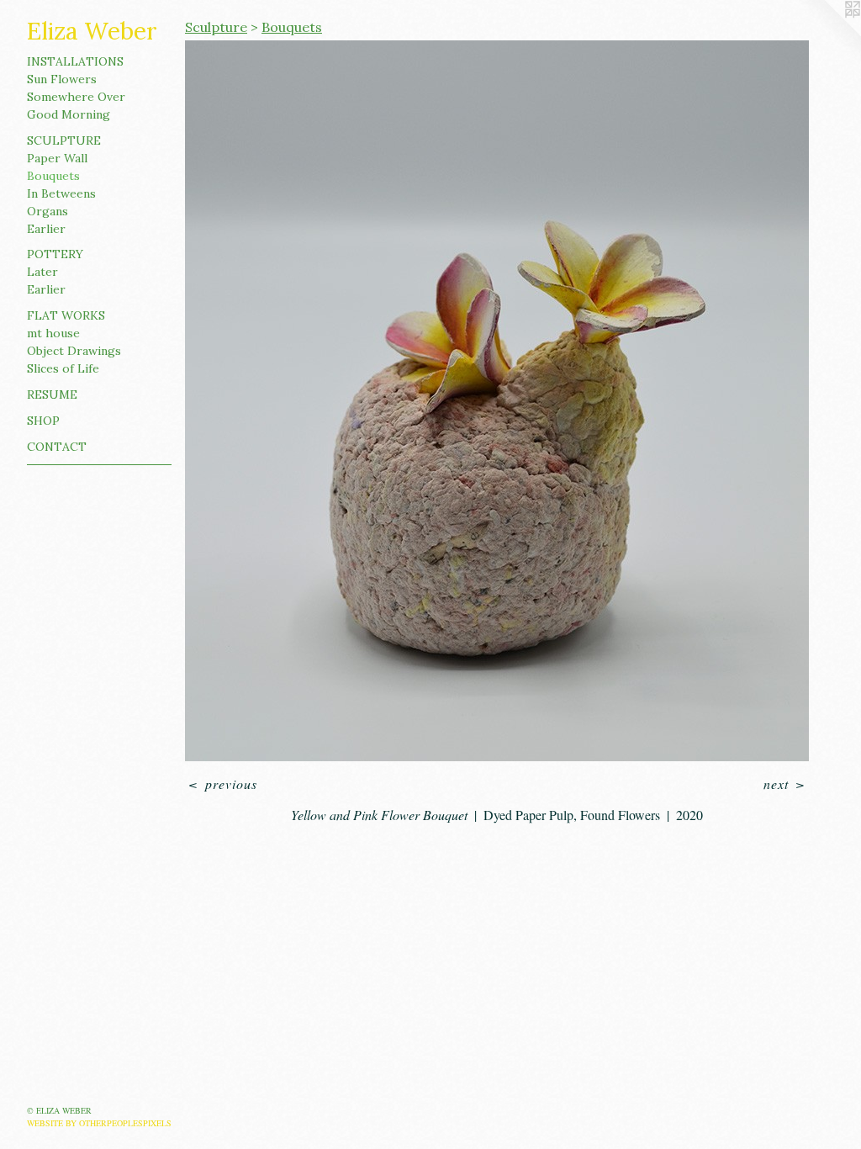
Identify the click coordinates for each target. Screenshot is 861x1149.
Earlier (46, 228)
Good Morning (68, 114)
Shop (43, 420)
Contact (57, 446)
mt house (53, 333)
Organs (47, 211)
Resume (52, 394)
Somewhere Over (76, 96)
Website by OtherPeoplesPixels (99, 1123)
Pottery (55, 254)
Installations (75, 61)
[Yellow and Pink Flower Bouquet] (497, 400)
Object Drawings (74, 350)
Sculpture (64, 140)
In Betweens (61, 193)
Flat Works (66, 315)
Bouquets (53, 175)
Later (42, 271)
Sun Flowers (62, 79)
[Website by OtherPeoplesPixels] (827, 33)
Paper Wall (57, 158)
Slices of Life (63, 368)
